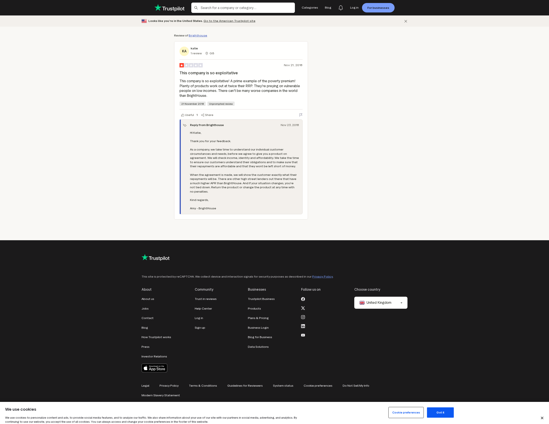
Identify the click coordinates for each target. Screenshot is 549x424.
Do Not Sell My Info (356, 386)
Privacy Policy (322, 276)
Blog (145, 328)
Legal (145, 386)
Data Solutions (258, 347)
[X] (303, 308)
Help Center (203, 308)
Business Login (258, 328)
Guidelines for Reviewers (245, 386)
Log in (199, 318)
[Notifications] (341, 7)
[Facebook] (303, 299)
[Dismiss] (405, 21)
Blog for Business (260, 337)
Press (145, 347)
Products (254, 308)
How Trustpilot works (156, 337)
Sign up (200, 328)
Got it (440, 412)
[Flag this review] (301, 115)
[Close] (542, 418)
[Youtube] (303, 335)
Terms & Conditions (203, 386)
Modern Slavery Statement (161, 395)
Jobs (145, 308)
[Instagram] (303, 317)
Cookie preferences (318, 386)
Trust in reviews (206, 299)
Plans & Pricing (258, 318)
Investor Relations (154, 356)
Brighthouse (198, 35)
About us (148, 299)
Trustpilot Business (261, 299)
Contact (148, 318)
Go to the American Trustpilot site (229, 21)
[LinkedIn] (303, 326)
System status (283, 386)
